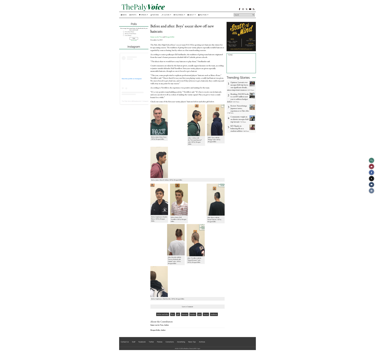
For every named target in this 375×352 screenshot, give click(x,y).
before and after (162, 314)
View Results (134, 40)
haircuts (185, 314)
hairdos (192, 314)
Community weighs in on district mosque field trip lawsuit (239, 119)
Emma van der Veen (156, 37)
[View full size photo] (216, 120)
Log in (198, 348)
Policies (159, 342)
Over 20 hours (128, 35)
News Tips (192, 342)
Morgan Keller (169, 37)
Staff (133, 342)
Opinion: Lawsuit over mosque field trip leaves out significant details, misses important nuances (237, 86)
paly (199, 314)
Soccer (206, 314)
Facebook (142, 342)
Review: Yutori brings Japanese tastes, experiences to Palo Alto (239, 108)
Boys (172, 314)
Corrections (170, 342)
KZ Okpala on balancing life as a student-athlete (237, 128)
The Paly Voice (126, 101)
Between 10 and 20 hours (130, 33)
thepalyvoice (137, 101)
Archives (202, 342)
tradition (214, 314)
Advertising (181, 342)
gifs (178, 314)
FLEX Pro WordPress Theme (185, 348)
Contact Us (125, 342)
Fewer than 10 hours (129, 32)
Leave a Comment (187, 307)
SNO (195, 348)
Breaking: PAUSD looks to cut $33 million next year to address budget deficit (238, 98)
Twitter (151, 342)
